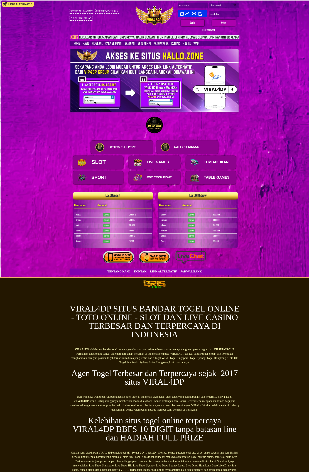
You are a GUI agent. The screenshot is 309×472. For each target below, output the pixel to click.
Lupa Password (208, 30)
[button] (192, 23)
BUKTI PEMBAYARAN (107, 11)
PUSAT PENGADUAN (81, 18)
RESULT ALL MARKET (81, 11)
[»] (18, 4)
